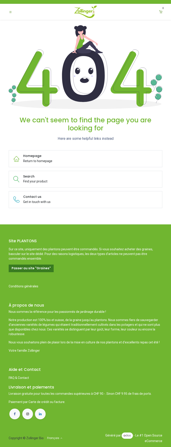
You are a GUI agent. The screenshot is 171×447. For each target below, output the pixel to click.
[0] (160, 12)
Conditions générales (23, 286)
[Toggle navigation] (10, 11)
